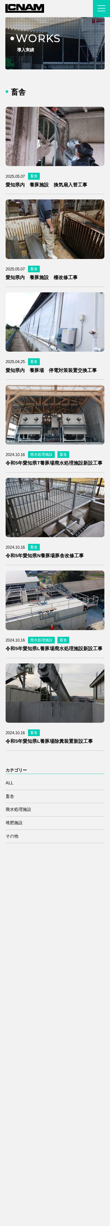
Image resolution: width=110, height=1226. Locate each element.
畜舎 (34, 176)
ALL (9, 783)
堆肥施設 (14, 822)
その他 (12, 836)
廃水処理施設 (41, 454)
